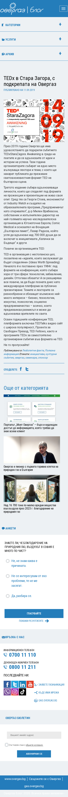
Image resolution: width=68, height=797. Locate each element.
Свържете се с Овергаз (45, 779)
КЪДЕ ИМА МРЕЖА (49, 692)
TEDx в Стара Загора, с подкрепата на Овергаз (30, 81)
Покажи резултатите (31, 620)
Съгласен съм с (26, 745)
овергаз (19, 357)
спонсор (43, 357)
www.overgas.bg (15, 779)
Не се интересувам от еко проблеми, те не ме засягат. (29, 580)
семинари (31, 357)
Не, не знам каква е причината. (24, 563)
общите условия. (34, 745)
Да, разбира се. (21, 596)
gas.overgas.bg (48, 700)
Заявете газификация (51, 684)
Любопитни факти (33, 350)
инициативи (37, 354)
